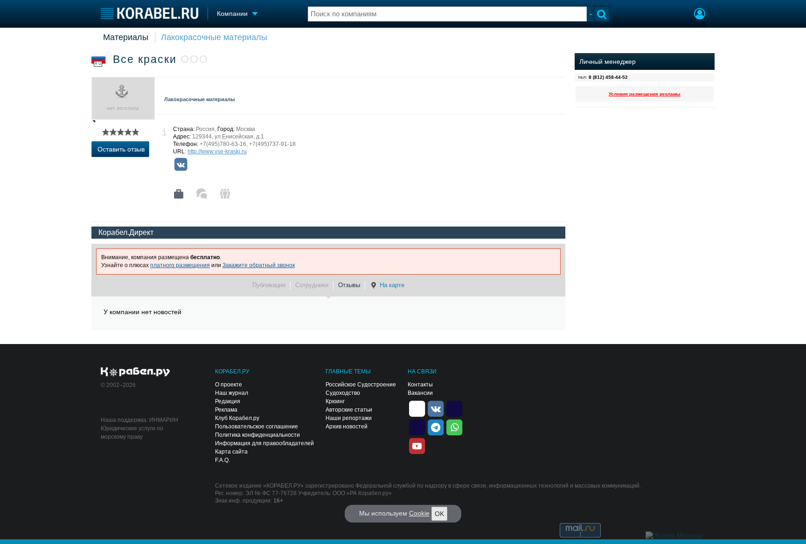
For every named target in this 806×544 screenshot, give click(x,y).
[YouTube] (417, 445)
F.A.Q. (222, 460)
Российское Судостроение (361, 384)
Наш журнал (231, 393)
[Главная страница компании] (178, 194)
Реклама (226, 409)
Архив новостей (347, 426)
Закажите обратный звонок (258, 265)
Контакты (420, 384)
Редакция (227, 401)
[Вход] (699, 15)
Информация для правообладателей (264, 443)
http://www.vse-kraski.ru (217, 151)
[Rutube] (454, 408)
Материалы (125, 37)
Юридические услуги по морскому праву (132, 432)
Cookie (419, 513)
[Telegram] (435, 426)
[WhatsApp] (454, 426)
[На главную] (149, 13)
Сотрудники (311, 285)
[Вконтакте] (180, 164)
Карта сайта (231, 451)
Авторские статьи (349, 409)
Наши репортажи (349, 418)
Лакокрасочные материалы (214, 37)
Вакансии (420, 393)
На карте (392, 285)
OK (439, 513)
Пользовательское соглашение (256, 426)
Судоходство (343, 393)
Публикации (268, 285)
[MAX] (417, 426)
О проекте (228, 384)
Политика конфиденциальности (257, 435)
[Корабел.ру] (135, 372)
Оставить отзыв (121, 149)
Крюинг (335, 401)
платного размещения (180, 265)
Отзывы (349, 285)
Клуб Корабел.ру (237, 418)
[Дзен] (417, 408)
